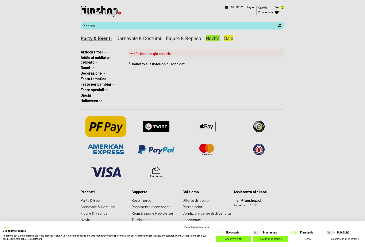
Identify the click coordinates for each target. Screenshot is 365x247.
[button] (8, 227)
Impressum (204, 227)
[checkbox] (219, 232)
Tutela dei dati (191, 227)
